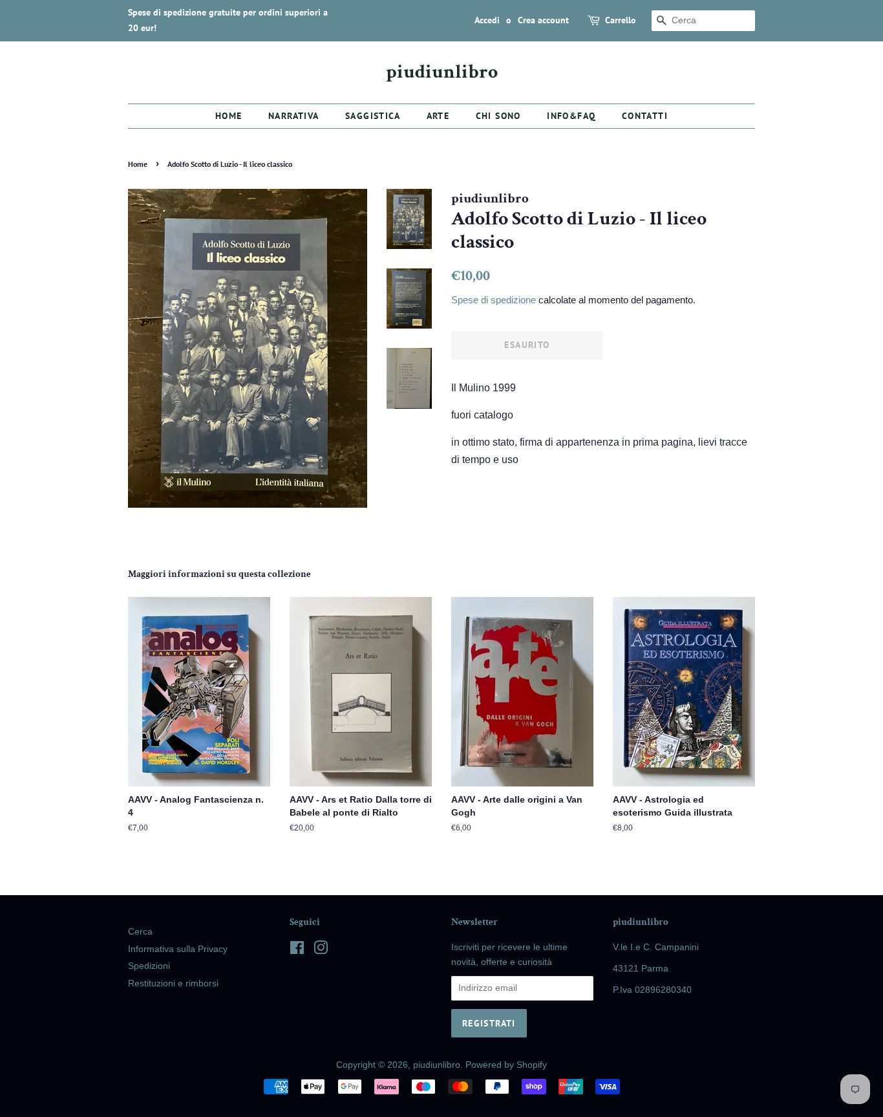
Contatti (645, 116)
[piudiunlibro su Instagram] (321, 950)
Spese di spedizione (493, 299)
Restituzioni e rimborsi (173, 983)
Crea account (543, 20)
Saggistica (372, 116)
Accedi (487, 20)
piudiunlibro (442, 72)
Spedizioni (149, 966)
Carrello (620, 20)
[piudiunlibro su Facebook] (297, 950)
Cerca (140, 932)
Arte (438, 116)
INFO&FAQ (571, 116)
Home (228, 116)
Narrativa (293, 116)
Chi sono (498, 116)
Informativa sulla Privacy (178, 949)
